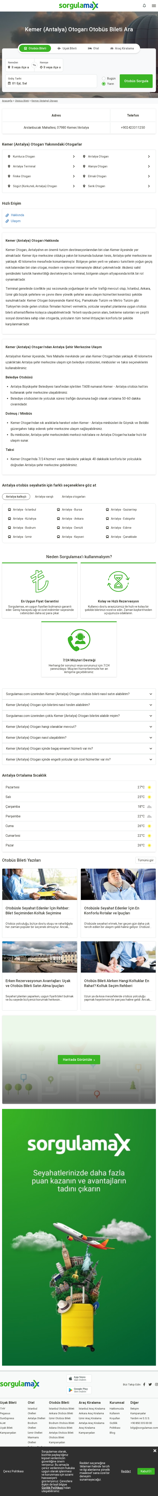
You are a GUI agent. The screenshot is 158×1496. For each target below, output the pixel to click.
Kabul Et (146, 1471)
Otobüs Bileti (37, 48)
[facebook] (144, 1384)
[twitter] (150, 1384)
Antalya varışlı (44, 496)
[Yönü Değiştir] (34, 65)
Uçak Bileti (70, 48)
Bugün (111, 78)
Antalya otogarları (73, 496)
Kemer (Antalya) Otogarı (44, 100)
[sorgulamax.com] (79, 6)
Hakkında (17, 215)
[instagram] (156, 1384)
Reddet (126, 1471)
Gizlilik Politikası (52, 1487)
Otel (96, 48)
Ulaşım (16, 221)
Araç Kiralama (124, 48)
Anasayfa (7, 100)
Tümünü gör (146, 860)
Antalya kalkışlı (16, 496)
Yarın (110, 83)
